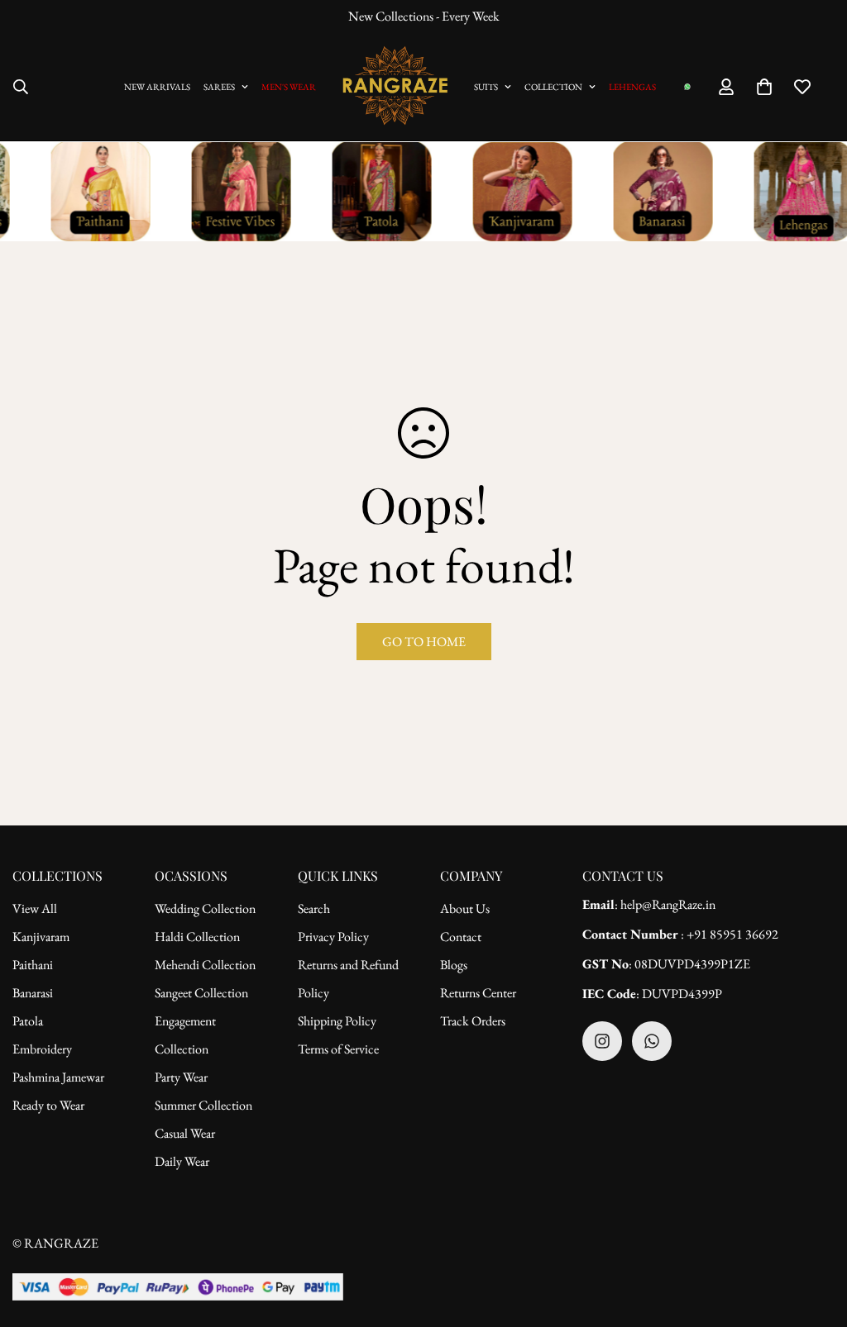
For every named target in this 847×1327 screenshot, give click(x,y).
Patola (27, 1021)
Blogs (453, 964)
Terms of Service (338, 1049)
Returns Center (478, 992)
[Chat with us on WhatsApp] (687, 86)
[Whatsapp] (652, 1041)
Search (314, 908)
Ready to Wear (48, 1105)
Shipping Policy (337, 1021)
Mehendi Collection (205, 964)
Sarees (219, 87)
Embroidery (42, 1049)
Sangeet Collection (201, 992)
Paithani (32, 964)
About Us (465, 908)
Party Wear (181, 1077)
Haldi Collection (197, 936)
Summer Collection (203, 1105)
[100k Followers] (602, 1041)
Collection (553, 87)
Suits (486, 87)
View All (34, 908)
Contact (460, 936)
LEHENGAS (632, 87)
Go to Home (424, 641)
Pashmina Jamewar (58, 1077)
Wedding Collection (205, 908)
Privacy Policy (333, 936)
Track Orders (472, 1021)
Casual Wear (185, 1133)
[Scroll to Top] (815, 1237)
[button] (764, 87)
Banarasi (32, 992)
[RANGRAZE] (395, 86)
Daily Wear (182, 1161)
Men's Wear (288, 87)
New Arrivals (157, 87)
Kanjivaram (40, 936)
